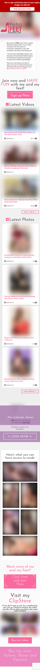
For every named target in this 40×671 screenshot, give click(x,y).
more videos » (30, 212)
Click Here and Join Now (20, 580)
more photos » (30, 391)
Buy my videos (20, 640)
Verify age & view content (22, 9)
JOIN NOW (20, 436)
